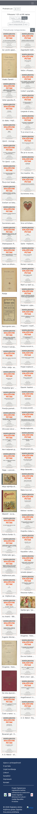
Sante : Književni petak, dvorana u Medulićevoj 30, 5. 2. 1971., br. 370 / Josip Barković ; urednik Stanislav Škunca (28, 244)
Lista (19, 18)
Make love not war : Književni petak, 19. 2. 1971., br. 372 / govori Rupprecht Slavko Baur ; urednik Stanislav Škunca (28, 490)
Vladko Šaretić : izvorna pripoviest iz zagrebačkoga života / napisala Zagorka (9, 79)
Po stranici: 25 (18, 21)
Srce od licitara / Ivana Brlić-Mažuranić (28, 223)
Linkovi (6, 773)
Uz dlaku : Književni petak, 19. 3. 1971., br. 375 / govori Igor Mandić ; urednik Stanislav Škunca (9, 120)
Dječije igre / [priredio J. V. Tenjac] (28, 610)
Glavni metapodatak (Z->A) (18, 24)
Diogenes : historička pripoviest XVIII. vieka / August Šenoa (28, 636)
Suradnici (6, 776)
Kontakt (6, 782)
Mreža (24, 18)
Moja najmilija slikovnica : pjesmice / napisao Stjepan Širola (9, 486)
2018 (18, 9)
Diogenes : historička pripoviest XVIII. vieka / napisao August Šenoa (9, 667)
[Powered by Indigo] (30, 807)
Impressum (7, 779)
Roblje (4, 294)
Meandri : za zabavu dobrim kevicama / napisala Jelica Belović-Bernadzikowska (9, 514)
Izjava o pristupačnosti (12, 763)
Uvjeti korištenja (9, 769)
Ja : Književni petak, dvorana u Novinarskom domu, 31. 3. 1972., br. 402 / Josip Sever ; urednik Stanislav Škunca (9, 596)
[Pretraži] (32, 30)
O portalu (7, 766)
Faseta (12, 18)
